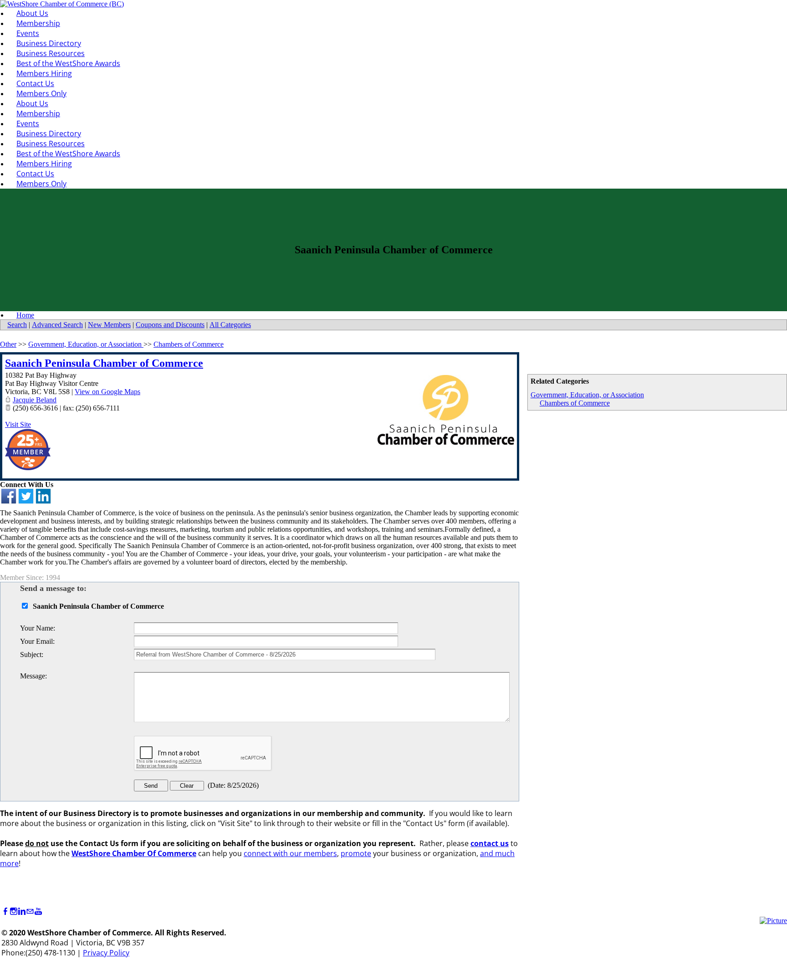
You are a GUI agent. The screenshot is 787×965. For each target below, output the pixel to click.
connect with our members (290, 853)
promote (356, 853)
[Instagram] (13, 911)
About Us (32, 13)
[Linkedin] (22, 911)
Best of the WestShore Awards (68, 63)
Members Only (41, 93)
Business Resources (50, 53)
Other (8, 344)
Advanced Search (57, 325)
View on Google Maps (107, 391)
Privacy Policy (106, 953)
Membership (38, 23)
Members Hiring (44, 73)
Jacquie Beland (34, 400)
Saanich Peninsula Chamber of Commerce (104, 363)
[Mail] (30, 911)
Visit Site (18, 424)
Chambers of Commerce (575, 403)
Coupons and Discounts (170, 325)
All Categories (230, 325)
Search (17, 325)
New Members (109, 325)
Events (27, 33)
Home (25, 315)
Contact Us (35, 83)
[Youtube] (38, 911)
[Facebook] (5, 911)
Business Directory (48, 43)
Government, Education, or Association (587, 395)
